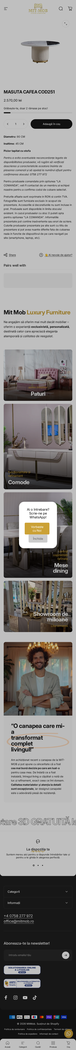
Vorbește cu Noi (37, 528)
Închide (38, 538)
